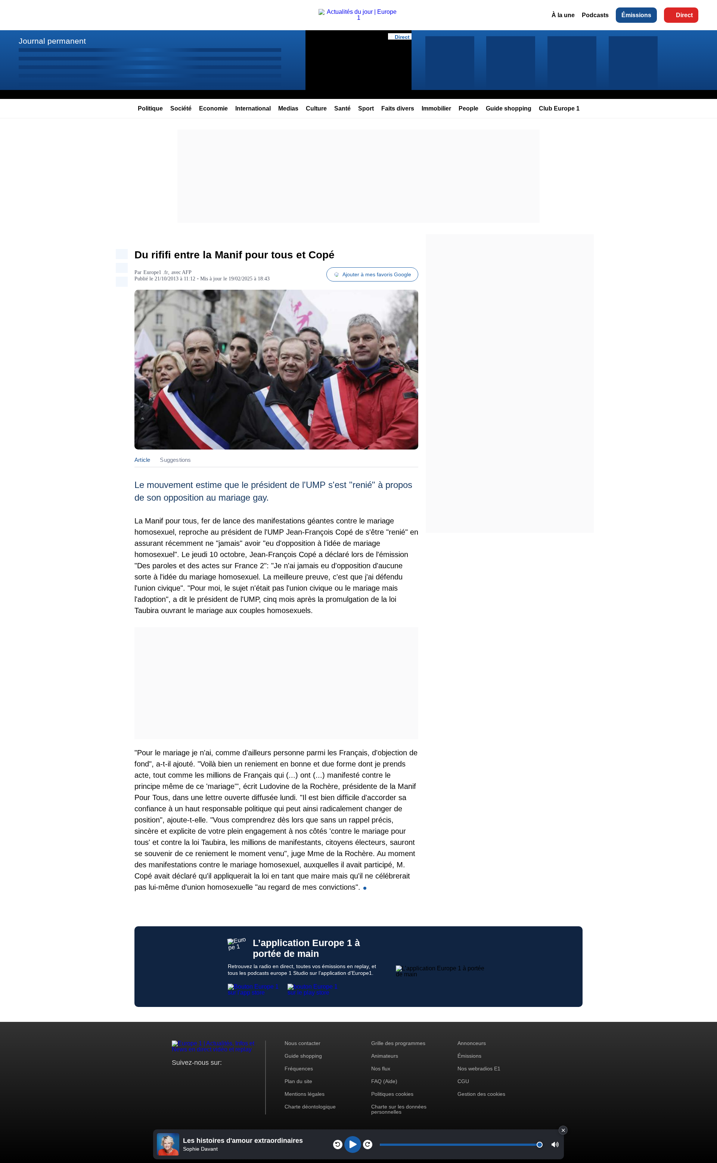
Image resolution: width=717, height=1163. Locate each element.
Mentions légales (305, 1094)
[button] (555, 1144)
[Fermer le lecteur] (563, 1130)
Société (181, 108)
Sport (366, 108)
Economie (213, 108)
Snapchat (227, 1076)
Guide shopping (508, 108)
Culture (316, 108)
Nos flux (380, 1069)
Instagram (189, 1076)
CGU (463, 1081)
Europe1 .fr (155, 272)
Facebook (202, 1076)
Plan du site (298, 1081)
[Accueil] (358, 18)
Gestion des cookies (481, 1094)
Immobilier (436, 108)
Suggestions (175, 460)
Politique (150, 108)
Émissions (636, 15)
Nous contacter (302, 1043)
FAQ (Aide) (384, 1081)
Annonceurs (471, 1043)
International (253, 108)
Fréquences (299, 1069)
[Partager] (122, 254)
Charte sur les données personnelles (398, 1109)
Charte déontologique (310, 1107)
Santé (342, 108)
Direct (684, 15)
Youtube (214, 1076)
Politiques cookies (392, 1094)
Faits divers (397, 108)
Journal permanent (52, 41)
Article (142, 460)
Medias (288, 108)
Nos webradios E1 (478, 1069)
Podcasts (595, 15)
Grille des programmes (398, 1043)
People (468, 108)
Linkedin (240, 1076)
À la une (563, 15)
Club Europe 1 (559, 108)
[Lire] (352, 1144)
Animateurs (384, 1056)
